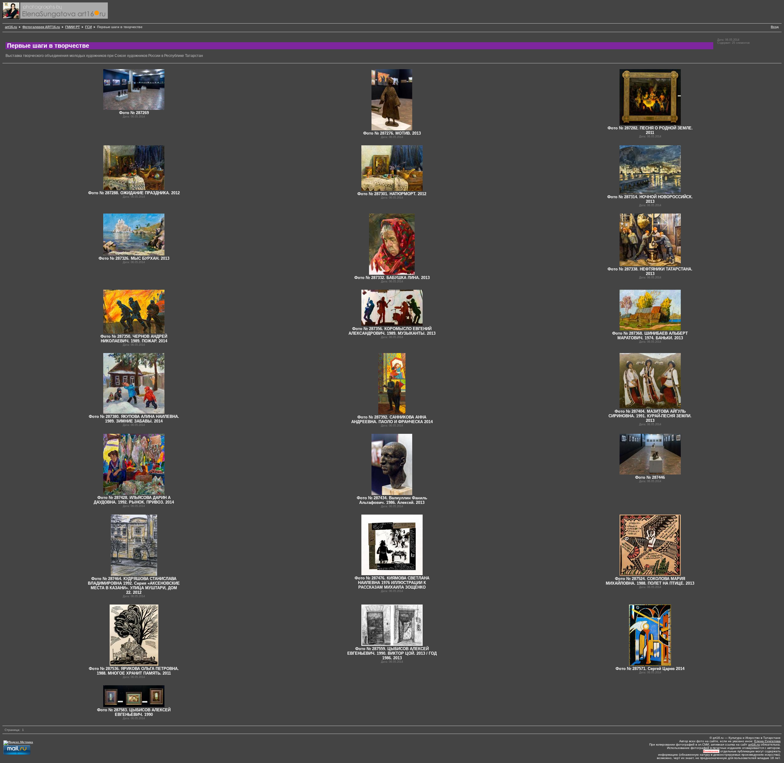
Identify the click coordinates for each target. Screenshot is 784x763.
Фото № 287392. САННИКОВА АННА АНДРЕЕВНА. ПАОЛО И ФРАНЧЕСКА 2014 (392, 419)
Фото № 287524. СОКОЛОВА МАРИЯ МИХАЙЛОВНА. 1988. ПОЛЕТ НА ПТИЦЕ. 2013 (650, 581)
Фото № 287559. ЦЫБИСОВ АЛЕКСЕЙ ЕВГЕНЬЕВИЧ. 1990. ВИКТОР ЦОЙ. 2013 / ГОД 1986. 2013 (392, 653)
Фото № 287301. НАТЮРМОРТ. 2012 (391, 194)
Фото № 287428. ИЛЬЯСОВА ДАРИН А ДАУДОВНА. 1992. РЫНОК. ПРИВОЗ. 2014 (134, 499)
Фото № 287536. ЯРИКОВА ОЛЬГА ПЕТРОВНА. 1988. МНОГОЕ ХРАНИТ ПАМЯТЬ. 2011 (134, 671)
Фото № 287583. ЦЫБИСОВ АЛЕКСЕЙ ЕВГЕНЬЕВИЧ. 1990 (134, 712)
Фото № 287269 (134, 112)
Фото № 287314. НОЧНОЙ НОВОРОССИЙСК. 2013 (650, 199)
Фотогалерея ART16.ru (41, 27)
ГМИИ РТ (72, 27)
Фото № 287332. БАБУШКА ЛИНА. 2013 (392, 277)
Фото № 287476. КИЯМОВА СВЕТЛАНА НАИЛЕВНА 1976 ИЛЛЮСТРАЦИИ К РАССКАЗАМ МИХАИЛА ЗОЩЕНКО (392, 583)
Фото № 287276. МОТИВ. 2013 (392, 133)
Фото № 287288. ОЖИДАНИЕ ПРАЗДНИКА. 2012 (134, 193)
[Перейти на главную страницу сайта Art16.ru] (11, 17)
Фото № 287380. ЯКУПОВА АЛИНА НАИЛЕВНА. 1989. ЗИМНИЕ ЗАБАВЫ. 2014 (134, 418)
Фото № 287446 (650, 477)
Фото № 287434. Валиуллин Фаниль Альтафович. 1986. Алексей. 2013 (392, 500)
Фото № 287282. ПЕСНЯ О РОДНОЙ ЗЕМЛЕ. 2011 (650, 130)
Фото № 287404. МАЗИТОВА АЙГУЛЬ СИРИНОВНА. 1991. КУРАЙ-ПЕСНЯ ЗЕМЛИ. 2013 (650, 416)
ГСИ (88, 27)
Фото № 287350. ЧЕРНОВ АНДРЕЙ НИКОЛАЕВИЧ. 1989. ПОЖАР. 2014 (133, 338)
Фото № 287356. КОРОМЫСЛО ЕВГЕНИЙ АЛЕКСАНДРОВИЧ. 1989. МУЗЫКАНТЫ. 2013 (392, 331)
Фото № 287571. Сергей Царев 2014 (650, 668)
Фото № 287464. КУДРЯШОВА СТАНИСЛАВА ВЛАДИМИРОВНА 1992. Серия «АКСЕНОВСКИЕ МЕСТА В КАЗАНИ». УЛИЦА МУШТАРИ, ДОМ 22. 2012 (134, 585)
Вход (774, 26)
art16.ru (11, 27)
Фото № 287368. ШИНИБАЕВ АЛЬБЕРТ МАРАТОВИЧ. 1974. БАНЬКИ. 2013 (650, 335)
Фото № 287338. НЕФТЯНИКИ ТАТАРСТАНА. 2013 (650, 271)
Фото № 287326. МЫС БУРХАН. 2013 (134, 258)
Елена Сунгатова (767, 741)
